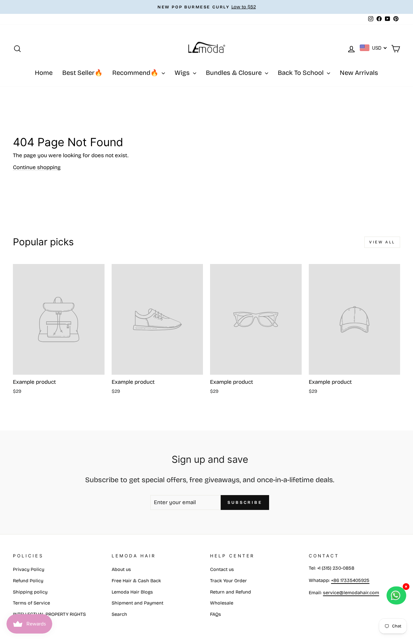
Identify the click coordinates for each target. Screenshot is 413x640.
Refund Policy (28, 581)
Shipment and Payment (137, 603)
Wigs (183, 72)
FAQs (215, 614)
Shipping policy (30, 592)
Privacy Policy (28, 569)
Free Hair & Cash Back (136, 581)
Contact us (222, 569)
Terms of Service (31, 603)
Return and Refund (230, 592)
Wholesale (221, 603)
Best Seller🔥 (82, 72)
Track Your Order (228, 581)
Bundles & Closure (234, 72)
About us (121, 569)
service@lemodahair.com (351, 592)
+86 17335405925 (350, 580)
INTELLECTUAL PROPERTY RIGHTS (49, 614)
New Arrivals (359, 72)
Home (44, 72)
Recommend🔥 (136, 72)
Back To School (301, 72)
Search (119, 614)
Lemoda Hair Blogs (132, 592)
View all (382, 242)
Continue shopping (37, 167)
